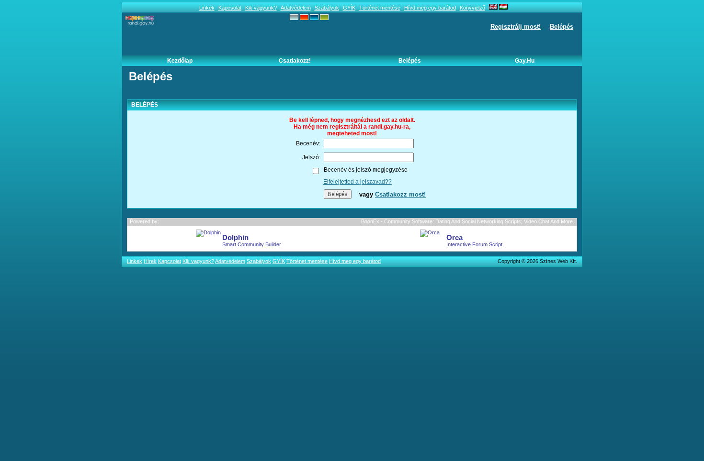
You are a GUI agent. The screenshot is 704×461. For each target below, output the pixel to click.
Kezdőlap (180, 60)
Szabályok (327, 8)
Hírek (150, 261)
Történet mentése (379, 8)
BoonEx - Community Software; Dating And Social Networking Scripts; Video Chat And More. (467, 221)
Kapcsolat (229, 8)
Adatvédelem (296, 8)
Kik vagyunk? (261, 8)
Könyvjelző (472, 8)
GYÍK (349, 8)
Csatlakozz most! (400, 194)
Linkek (207, 8)
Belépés (561, 26)
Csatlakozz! (295, 60)
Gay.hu (524, 60)
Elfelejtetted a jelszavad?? (357, 181)
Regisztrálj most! (515, 26)
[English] (493, 8)
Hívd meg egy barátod (430, 8)
